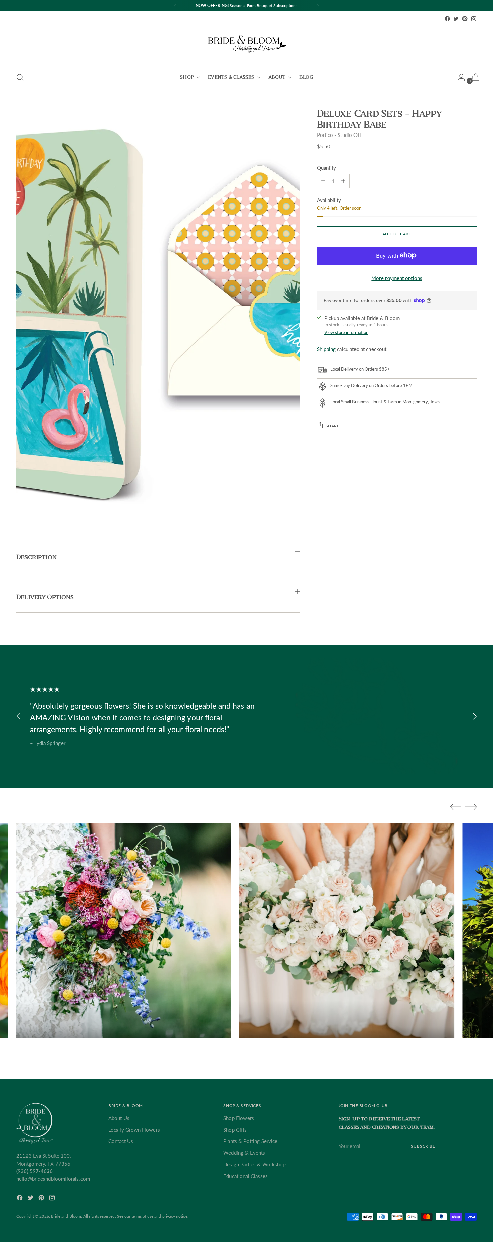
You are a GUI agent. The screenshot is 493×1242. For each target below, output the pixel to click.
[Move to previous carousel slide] (19, 716)
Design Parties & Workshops (255, 1164)
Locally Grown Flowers (134, 1130)
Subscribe (423, 1146)
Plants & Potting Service (250, 1141)
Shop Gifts (235, 1130)
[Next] (318, 5)
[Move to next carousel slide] (475, 716)
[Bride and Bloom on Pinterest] (465, 19)
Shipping (326, 349)
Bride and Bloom (66, 1216)
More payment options (396, 278)
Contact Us (120, 1141)
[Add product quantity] (323, 180)
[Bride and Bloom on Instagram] (474, 19)
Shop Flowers (238, 1118)
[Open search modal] (20, 77)
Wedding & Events (244, 1153)
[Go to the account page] (458, 77)
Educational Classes (245, 1176)
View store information (346, 332)
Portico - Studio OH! (340, 135)
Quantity (326, 167)
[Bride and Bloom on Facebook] (447, 19)
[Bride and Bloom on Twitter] (456, 19)
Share (333, 425)
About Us (118, 1118)
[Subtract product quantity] (343, 180)
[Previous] (175, 5)
